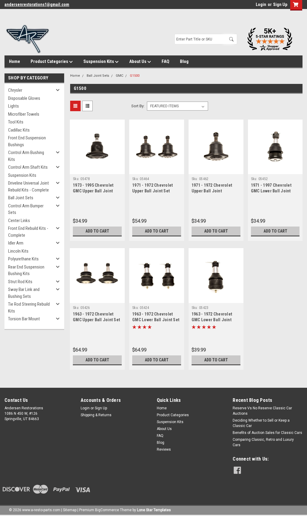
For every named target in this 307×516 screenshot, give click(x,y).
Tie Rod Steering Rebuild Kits (29, 307)
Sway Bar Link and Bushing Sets (24, 293)
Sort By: (138, 106)
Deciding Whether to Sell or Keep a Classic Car (261, 423)
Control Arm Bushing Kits (26, 156)
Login (261, 4)
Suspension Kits (99, 61)
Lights (13, 106)
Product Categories (50, 61)
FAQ (165, 61)
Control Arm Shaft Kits (28, 167)
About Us (138, 61)
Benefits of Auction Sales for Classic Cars (267, 433)
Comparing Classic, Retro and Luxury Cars (263, 442)
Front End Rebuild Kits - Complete (28, 232)
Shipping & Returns (96, 415)
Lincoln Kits (18, 251)
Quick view (97, 169)
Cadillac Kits (19, 130)
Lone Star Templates (154, 510)
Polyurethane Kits (23, 259)
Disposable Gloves (24, 98)
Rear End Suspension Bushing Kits (26, 270)
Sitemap (69, 510)
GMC (119, 76)
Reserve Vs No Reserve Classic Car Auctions (262, 411)
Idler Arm (15, 243)
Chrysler (15, 90)
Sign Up (280, 4)
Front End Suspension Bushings (27, 141)
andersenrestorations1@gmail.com (36, 4)
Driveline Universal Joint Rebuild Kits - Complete (28, 186)
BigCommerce (107, 510)
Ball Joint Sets (20, 197)
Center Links (19, 220)
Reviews (164, 449)
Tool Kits (15, 122)
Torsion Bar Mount (24, 319)
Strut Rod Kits (20, 281)
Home (14, 61)
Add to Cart (97, 231)
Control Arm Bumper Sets (25, 209)
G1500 (134, 76)
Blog (184, 61)
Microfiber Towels (23, 114)
